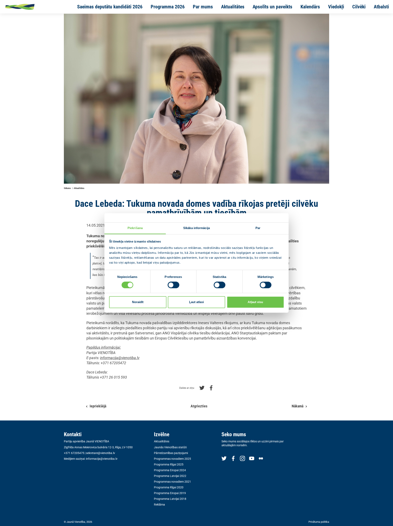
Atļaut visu (255, 302)
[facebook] (233, 458)
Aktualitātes (232, 6)
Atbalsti (381, 6)
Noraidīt (137, 302)
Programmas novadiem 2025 (172, 458)
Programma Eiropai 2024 (170, 470)
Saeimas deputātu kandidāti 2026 (109, 6)
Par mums (203, 6)
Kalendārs (310, 6)
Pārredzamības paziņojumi (171, 453)
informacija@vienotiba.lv (101, 458)
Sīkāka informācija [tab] (196, 228)
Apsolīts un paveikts (272, 6)
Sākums (67, 188)
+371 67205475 (74, 453)
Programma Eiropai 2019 (170, 493)
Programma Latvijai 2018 (170, 498)
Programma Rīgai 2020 (168, 487)
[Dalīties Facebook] (211, 387)
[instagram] (242, 458)
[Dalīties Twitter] (202, 387)
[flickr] (260, 458)
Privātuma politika (318, 521)
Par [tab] (257, 228)
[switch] (173, 285)
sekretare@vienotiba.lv (100, 453)
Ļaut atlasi (196, 302)
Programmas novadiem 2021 (172, 481)
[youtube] (251, 458)
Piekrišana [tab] (135, 228)
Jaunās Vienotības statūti (170, 447)
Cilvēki (359, 6)
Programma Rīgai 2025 (168, 464)
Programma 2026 (168, 6)
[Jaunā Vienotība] (33, 7)
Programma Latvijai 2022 (170, 476)
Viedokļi (336, 6)
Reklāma (159, 504)
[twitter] (224, 458)
